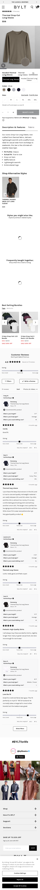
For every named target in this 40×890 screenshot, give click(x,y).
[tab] (13, 127)
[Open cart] (36, 7)
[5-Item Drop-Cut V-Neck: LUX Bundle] (29, 322)
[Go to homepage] (20, 7)
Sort (18, 389)
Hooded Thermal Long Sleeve (29, 79)
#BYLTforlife (20, 741)
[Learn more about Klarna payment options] (3, 120)
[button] (11, 11)
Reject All (20, 879)
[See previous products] (4, 322)
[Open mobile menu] (3, 7)
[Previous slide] (3, 2)
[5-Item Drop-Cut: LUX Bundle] (10, 322)
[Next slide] (36, 2)
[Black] (9, 89)
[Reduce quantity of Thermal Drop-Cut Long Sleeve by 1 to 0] (2, 112)
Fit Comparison (33, 73)
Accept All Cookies (20, 886)
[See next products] (35, 322)
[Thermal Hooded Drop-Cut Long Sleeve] (10, 187)
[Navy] (18, 89)
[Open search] (32, 7)
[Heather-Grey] (14, 89)
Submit (33, 848)
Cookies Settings (20, 873)
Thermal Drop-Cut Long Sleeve (19, 405)
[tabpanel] (20, 150)
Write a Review (31, 381)
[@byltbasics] (13, 751)
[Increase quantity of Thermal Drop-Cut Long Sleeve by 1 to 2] (13, 112)
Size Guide (24, 95)
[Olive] (4, 89)
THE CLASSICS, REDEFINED (20, 2)
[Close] (37, 859)
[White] (23, 89)
